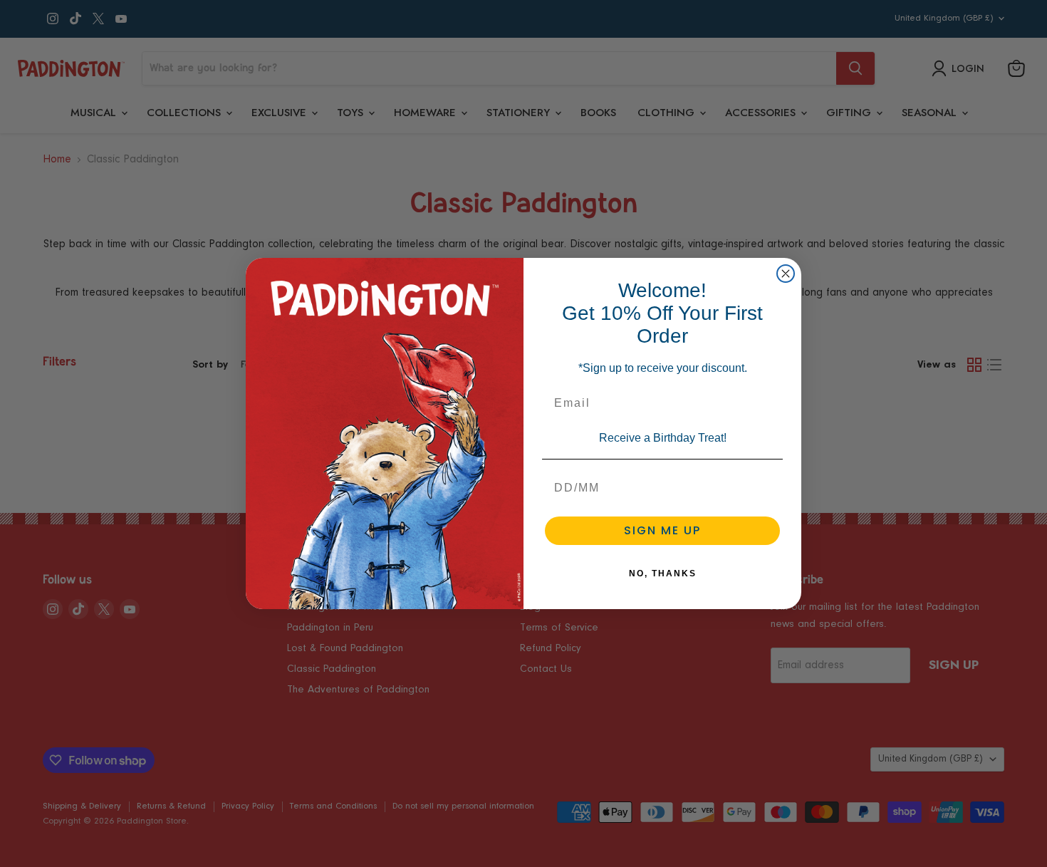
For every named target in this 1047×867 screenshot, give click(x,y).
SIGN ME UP (662, 530)
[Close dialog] (785, 273)
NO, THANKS (663, 573)
